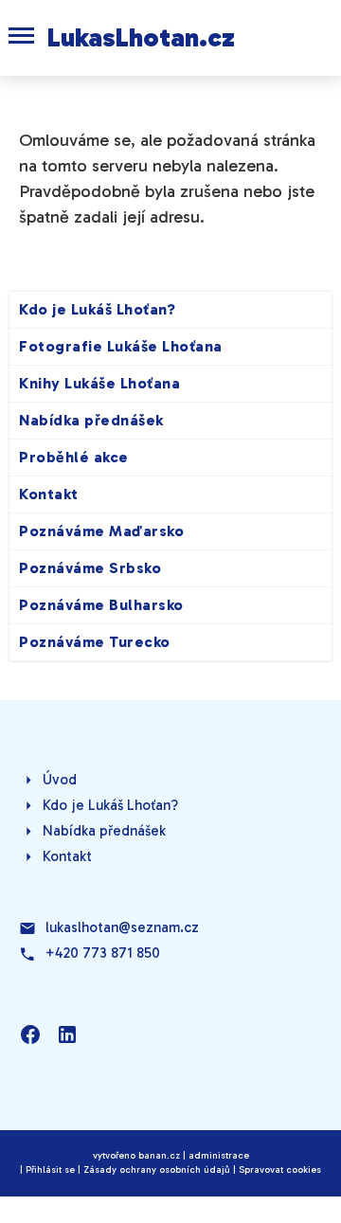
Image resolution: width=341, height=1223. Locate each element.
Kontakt (49, 494)
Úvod (60, 779)
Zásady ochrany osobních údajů (156, 1170)
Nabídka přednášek (91, 420)
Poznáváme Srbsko (90, 568)
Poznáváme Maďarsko (101, 531)
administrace (218, 1155)
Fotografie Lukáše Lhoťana (121, 346)
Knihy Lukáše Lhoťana (99, 383)
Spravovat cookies (280, 1170)
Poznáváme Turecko (94, 642)
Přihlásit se (50, 1170)
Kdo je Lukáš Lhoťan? (97, 309)
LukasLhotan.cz (141, 37)
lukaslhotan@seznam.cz (122, 927)
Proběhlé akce (74, 457)
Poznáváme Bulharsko (101, 605)
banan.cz (159, 1155)
